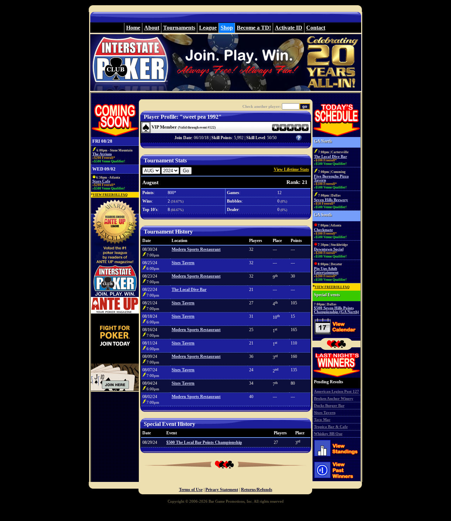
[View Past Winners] (336, 480)
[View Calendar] (336, 336)
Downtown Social (329, 249)
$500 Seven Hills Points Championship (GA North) (336, 310)
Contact (315, 28)
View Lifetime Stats (291, 169)
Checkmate (323, 230)
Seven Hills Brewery (331, 200)
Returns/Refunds (256, 489)
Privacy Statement (221, 489)
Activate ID (288, 28)
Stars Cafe (101, 181)
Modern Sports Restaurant (196, 249)
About (151, 28)
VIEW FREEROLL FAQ (110, 195)
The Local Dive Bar (189, 289)
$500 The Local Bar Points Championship (204, 442)
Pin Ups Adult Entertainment (326, 270)
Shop (227, 28)
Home (133, 28)
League (208, 28)
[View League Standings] (336, 457)
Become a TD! (254, 28)
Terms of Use (191, 489)
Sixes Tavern (183, 262)
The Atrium (102, 154)
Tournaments (179, 28)
